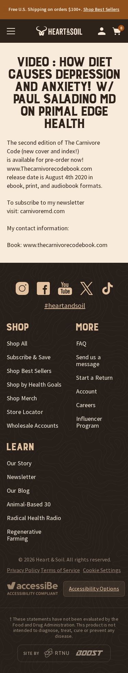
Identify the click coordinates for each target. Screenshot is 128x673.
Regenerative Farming (24, 535)
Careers (86, 405)
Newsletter (21, 477)
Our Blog (18, 490)
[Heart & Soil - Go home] (59, 31)
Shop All (17, 343)
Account (86, 391)
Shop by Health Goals (34, 384)
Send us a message (88, 360)
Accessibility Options (94, 588)
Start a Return (94, 377)
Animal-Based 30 (29, 504)
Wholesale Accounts (32, 425)
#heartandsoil (64, 305)
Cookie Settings (102, 570)
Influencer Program (89, 422)
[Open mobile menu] (11, 31)
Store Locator (25, 412)
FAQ (81, 343)
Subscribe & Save (29, 357)
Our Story (19, 463)
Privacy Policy (23, 570)
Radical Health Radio (34, 518)
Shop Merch (22, 398)
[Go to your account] (101, 31)
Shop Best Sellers (29, 370)
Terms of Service (60, 570)
